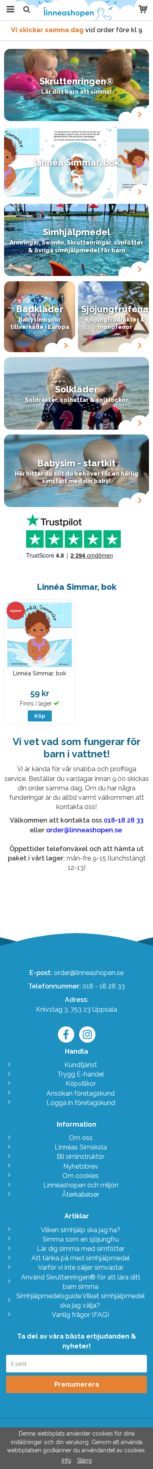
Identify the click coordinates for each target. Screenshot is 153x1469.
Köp (39, 716)
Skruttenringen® (76, 81)
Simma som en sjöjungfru (80, 1239)
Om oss (81, 1138)
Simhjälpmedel (76, 232)
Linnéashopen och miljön (80, 1185)
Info (66, 1460)
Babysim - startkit (76, 463)
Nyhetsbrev (80, 1166)
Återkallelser (80, 1194)
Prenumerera (76, 1384)
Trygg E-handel (80, 1074)
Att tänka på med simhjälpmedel (80, 1258)
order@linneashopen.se (89, 973)
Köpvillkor (81, 1083)
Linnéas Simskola (81, 1147)
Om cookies (80, 1176)
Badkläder (39, 309)
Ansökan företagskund (81, 1093)
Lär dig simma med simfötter (80, 1249)
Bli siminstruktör (80, 1156)
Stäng (84, 1460)
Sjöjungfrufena (115, 309)
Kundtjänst (80, 1065)
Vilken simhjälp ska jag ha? (80, 1230)
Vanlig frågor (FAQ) (80, 1315)
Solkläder (76, 389)
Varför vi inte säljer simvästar (81, 1267)
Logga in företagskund (81, 1103)
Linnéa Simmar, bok (77, 162)
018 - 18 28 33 (103, 986)
